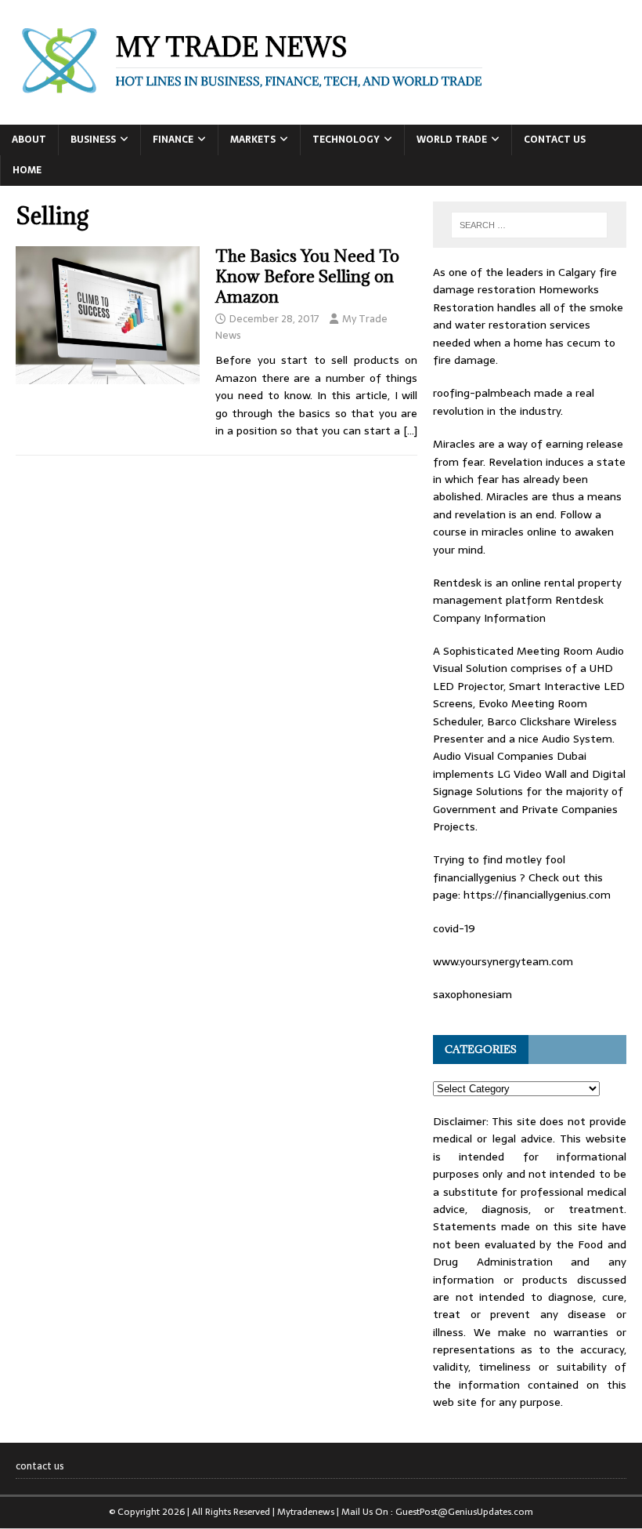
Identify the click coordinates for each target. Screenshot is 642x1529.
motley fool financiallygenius (499, 868)
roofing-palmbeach (482, 392)
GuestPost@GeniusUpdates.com (464, 1512)
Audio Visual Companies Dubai (509, 755)
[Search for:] (529, 225)
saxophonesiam (472, 994)
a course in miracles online (517, 523)
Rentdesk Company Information (518, 608)
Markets (253, 139)
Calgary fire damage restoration (525, 280)
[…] (410, 430)
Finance (173, 139)
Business (93, 139)
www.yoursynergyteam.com (503, 961)
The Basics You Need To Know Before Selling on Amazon (307, 276)
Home (27, 170)
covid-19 (454, 928)
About (29, 139)
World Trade (452, 139)
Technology (346, 139)
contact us (555, 139)
